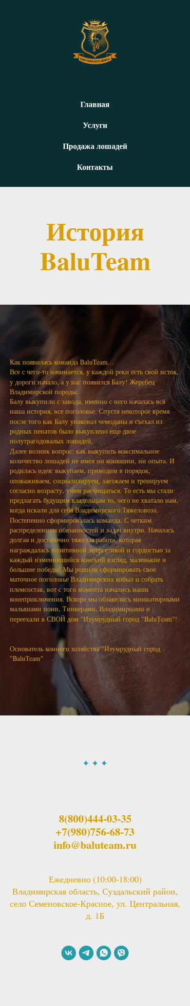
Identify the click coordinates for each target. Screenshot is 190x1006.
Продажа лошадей (95, 145)
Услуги (95, 124)
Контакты (95, 166)
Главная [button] (95, 104)
